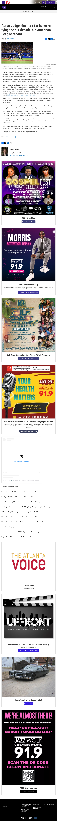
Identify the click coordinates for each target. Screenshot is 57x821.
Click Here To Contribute (28, 792)
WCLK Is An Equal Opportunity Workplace (25, 810)
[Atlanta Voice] (28, 562)
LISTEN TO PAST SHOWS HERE (28, 650)
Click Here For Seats (28, 222)
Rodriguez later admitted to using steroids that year (22, 95)
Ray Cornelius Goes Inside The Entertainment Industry (28, 644)
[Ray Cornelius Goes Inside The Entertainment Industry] (28, 617)
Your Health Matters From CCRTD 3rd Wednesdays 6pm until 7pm (28, 422)
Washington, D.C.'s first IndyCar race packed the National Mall (17, 497)
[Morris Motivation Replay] (28, 254)
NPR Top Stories (10, 136)
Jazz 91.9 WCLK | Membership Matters (28, 11)
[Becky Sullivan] (4, 151)
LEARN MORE (28, 704)
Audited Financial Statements (37, 808)
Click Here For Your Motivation (28, 292)
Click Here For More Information (28, 359)
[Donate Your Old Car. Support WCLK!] (28, 677)
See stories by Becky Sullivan (19, 155)
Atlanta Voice (28, 586)
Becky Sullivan (10, 38)
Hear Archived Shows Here (28, 431)
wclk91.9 (25, 480)
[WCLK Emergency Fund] (28, 747)
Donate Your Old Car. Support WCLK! (28, 700)
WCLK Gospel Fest (28, 218)
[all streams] (55, 7)
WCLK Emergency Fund (28, 788)
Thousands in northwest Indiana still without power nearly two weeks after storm (23, 522)
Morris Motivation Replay (28, 284)
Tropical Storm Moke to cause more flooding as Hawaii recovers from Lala (21, 537)
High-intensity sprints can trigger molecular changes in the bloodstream (20, 512)
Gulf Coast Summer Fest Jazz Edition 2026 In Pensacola (28, 355)
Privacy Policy (36, 804)
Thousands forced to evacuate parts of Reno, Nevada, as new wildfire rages (21, 517)
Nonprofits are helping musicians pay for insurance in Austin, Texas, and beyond (22, 527)
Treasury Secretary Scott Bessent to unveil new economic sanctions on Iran (21, 492)
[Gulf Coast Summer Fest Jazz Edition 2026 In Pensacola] (28, 325)
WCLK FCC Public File (49, 804)
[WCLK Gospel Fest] (28, 188)
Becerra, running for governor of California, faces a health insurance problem (22, 532)
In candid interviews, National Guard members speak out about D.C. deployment (22, 502)
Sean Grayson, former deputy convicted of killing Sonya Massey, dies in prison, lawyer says (25, 507)
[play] (4, 7)
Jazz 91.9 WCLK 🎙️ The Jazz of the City (12, 480)
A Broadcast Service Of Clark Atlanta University (26, 805)
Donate (51, 2)
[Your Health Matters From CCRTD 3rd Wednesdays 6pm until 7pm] (28, 391)
